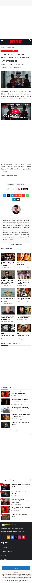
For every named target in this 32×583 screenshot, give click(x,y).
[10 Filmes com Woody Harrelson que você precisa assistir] (8, 310)
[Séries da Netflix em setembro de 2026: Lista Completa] (5, 394)
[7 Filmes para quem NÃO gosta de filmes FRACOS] (8, 328)
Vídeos (15, 50)
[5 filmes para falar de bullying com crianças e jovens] (24, 274)
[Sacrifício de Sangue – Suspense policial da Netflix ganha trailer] (5, 501)
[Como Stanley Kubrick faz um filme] (24, 292)
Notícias (8, 47)
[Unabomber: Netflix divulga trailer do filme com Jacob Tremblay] (5, 401)
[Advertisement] (16, 22)
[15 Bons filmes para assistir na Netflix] (5, 487)
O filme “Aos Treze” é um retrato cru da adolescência (23, 264)
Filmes (5, 547)
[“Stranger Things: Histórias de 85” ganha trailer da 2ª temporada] (5, 417)
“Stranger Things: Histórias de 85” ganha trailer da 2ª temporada (20, 416)
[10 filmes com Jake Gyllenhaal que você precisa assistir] (8, 274)
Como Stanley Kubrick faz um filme (23, 299)
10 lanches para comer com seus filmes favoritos (8, 300)
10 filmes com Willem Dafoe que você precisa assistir (7, 264)
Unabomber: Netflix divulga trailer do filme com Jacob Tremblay (19, 401)
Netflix (12, 47)
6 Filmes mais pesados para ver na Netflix (23, 316)
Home (3, 47)
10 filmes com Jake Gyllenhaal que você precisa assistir (7, 282)
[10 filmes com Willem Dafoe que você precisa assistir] (8, 257)
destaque (11, 184)
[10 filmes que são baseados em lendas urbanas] (24, 328)
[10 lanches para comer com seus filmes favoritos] (8, 292)
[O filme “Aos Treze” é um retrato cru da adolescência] (24, 257)
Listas (4, 555)
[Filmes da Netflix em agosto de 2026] (5, 517)
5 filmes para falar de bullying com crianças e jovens (23, 282)
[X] (15, 244)
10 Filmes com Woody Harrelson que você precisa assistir (8, 317)
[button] (29, 562)
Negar (16, 573)
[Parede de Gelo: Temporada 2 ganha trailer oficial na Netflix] (5, 409)
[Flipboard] (23, 189)
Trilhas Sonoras (7, 551)
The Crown (21, 184)
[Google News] (9, 189)
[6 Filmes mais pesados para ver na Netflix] (24, 310)
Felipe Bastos (6, 64)
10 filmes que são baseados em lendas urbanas (23, 335)
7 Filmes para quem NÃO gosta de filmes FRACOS (7, 335)
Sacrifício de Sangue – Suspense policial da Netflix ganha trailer (19, 501)
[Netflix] (16, 42)
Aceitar (16, 568)
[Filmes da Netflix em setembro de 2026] (5, 425)
